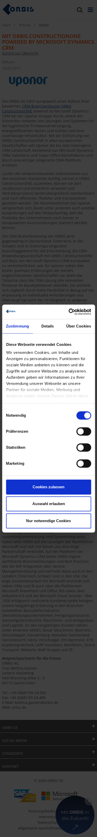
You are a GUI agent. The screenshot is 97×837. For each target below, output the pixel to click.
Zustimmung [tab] (17, 326)
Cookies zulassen (48, 487)
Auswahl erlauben (48, 503)
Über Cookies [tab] (78, 326)
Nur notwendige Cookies (48, 521)
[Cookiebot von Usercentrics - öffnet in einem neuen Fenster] (69, 311)
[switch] (83, 431)
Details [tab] (47, 326)
